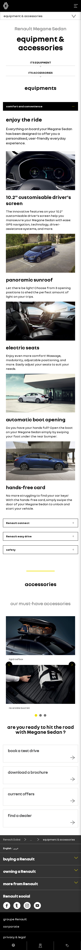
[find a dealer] (40, 945)
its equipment (40, 62)
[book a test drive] (13, 945)
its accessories (40, 72)
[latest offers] (67, 945)
